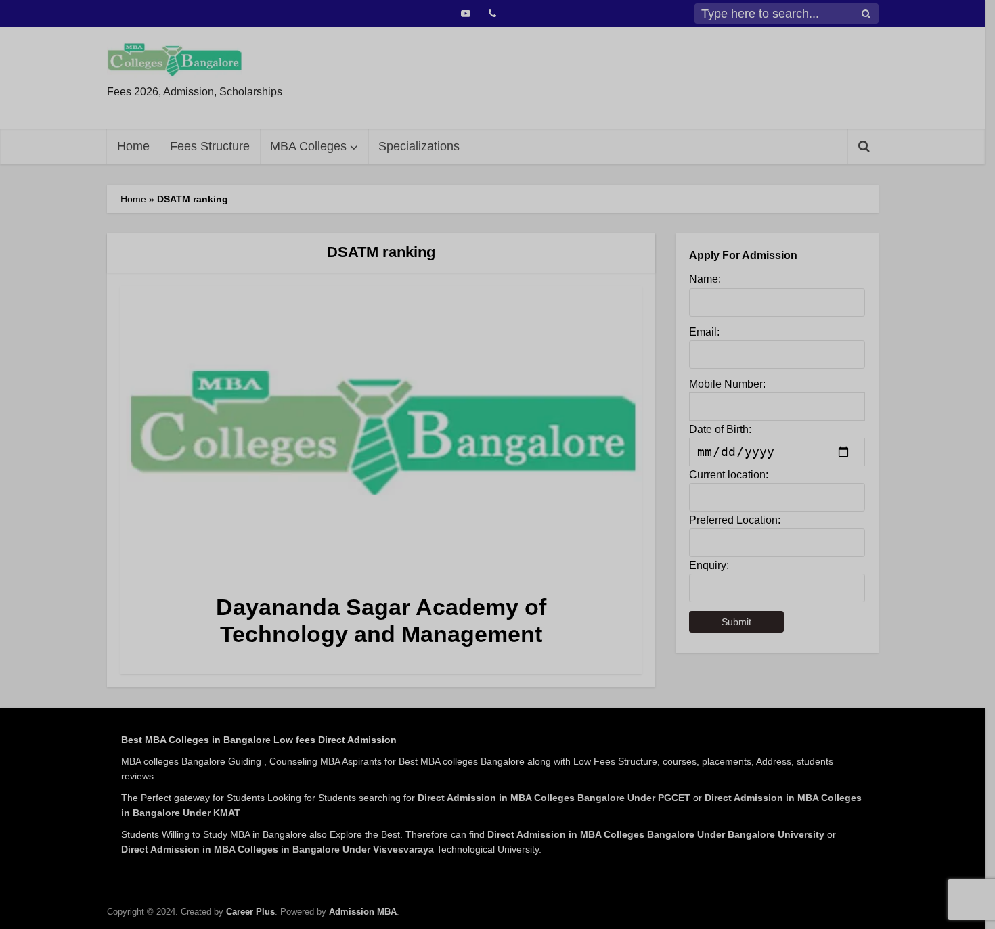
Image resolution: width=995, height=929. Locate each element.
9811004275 (549, 103)
